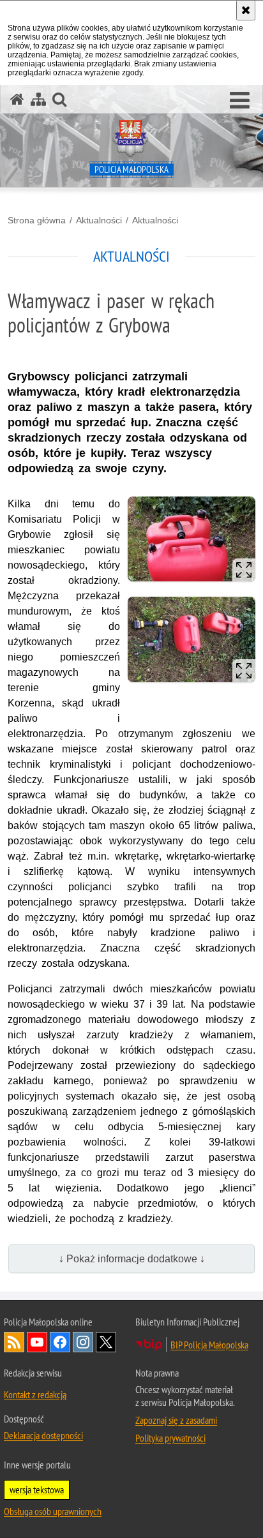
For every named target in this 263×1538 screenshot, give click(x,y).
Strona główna (37, 220)
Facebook (60, 1342)
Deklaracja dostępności (43, 1435)
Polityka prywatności (170, 1437)
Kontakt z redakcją (35, 1394)
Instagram (83, 1342)
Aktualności (99, 220)
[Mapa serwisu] (38, 99)
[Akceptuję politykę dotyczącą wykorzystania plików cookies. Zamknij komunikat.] (245, 10)
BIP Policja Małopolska (209, 1344)
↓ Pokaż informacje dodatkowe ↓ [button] (132, 1258)
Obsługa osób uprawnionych (52, 1511)
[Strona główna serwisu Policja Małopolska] (17, 99)
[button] (240, 100)
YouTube (37, 1342)
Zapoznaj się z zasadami (176, 1420)
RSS (14, 1342)
